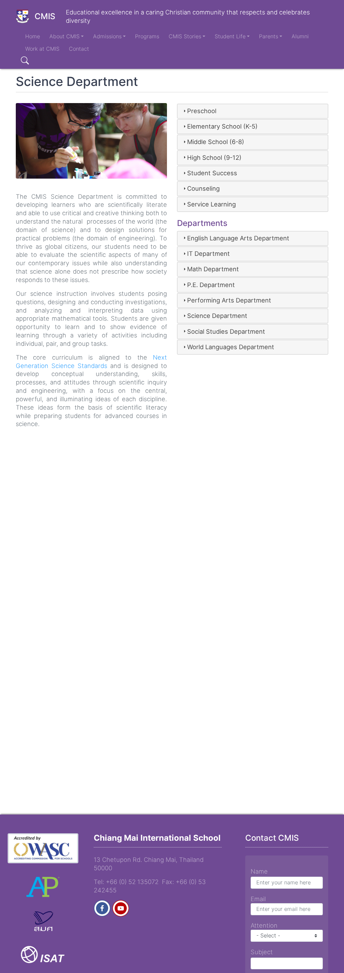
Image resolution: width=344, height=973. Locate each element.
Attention (264, 925)
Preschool (201, 110)
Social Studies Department (226, 331)
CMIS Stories (185, 36)
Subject (262, 952)
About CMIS (64, 36)
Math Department (213, 269)
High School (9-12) (214, 157)
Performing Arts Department (229, 300)
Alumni (300, 36)
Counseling (203, 188)
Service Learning (211, 204)
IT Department (208, 253)
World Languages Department (230, 347)
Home (32, 36)
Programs (147, 36)
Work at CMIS (42, 48)
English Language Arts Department (238, 238)
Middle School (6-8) (215, 141)
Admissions (107, 36)
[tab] (252, 111)
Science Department (217, 315)
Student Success (212, 173)
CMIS (45, 16)
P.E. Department (211, 284)
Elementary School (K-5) (222, 126)
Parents (268, 36)
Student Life (230, 36)
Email (258, 898)
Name (259, 871)
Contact (79, 48)
